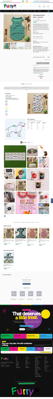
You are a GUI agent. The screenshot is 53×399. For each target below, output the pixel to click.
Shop (6, 13)
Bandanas (26, 361)
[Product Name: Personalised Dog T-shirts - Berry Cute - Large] (22, 295)
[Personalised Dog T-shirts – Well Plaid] (9, 233)
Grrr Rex (38, 222)
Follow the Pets (46, 361)
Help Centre (36, 358)
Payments (36, 370)
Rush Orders (36, 364)
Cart (44, 364)
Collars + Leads (27, 358)
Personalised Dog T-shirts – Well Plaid (9, 240)
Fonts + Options (37, 361)
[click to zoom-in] (17, 28)
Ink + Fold (45, 367)
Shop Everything (18, 367)
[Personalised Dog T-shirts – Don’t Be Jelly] (44, 233)
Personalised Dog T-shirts (28, 222)
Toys (26, 364)
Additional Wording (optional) (37, 46)
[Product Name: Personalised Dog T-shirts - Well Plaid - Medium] (30, 295)
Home (4, 13)
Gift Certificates (27, 367)
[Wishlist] (13, 229)
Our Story (45, 358)
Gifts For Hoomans (6, 264)
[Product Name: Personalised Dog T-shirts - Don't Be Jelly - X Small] (39, 295)
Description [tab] (23, 83)
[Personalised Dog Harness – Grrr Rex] (20, 233)
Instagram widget (46, 215)
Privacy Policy (36, 373)
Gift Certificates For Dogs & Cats (8, 263)
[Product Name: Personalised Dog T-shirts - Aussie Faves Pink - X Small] (14, 295)
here (41, 72)
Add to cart (43, 63)
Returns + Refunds (37, 367)
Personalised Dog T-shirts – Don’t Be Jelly (44, 241)
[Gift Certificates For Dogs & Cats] (9, 257)
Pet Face (17, 361)
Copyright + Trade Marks (38, 376)
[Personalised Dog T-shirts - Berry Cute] (48, 15)
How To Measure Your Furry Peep (38, 33)
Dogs (8, 13)
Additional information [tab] (29, 83)
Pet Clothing (11, 13)
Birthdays (17, 364)
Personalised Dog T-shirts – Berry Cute (31, 241)
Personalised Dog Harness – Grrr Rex (20, 240)
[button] (48, 11)
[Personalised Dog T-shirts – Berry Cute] (32, 233)
